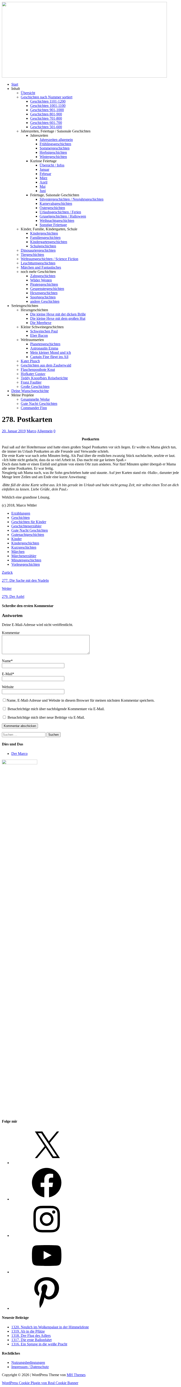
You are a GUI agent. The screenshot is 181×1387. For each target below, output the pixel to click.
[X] (46, 1163)
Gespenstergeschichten (47, 289)
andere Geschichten (44, 301)
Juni (43, 191)
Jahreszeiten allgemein (56, 140)
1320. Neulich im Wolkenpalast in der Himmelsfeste (50, 1327)
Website (8, 687)
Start (14, 84)
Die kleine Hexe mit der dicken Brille (58, 314)
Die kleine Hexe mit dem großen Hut (57, 318)
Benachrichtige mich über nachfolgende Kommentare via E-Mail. (56, 709)
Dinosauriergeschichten (38, 250)
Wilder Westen (41, 280)
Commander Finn (34, 408)
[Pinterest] (46, 1308)
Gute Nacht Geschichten (39, 404)
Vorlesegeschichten (25, 564)
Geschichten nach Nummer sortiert (46, 97)
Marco (31, 431)
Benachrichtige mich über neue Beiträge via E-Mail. (46, 717)
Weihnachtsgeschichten (57, 221)
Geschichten (20, 518)
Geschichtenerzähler (26, 526)
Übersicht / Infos (52, 165)
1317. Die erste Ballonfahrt (31, 1340)
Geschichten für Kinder (28, 522)
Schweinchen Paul (44, 331)
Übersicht (28, 93)
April (43, 182)
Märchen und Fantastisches (41, 267)
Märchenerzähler (23, 556)
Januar (44, 169)
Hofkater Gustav (33, 374)
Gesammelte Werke (35, 399)
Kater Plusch (30, 361)
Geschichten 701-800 (46, 118)
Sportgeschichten (43, 297)
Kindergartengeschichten (48, 242)
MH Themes (76, 1375)
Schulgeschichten (43, 246)
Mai (42, 186)
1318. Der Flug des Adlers (31, 1336)
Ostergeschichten (52, 208)
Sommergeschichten (55, 148)
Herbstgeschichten (53, 152)
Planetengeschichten (45, 344)
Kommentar (11, 633)
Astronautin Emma (44, 348)
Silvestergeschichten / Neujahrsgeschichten (71, 199)
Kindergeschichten (44, 233)
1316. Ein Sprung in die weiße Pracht (39, 1344)
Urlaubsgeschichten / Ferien (60, 212)
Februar (45, 174)
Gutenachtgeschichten (27, 535)
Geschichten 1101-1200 (48, 101)
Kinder (16, 539)
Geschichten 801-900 (46, 114)
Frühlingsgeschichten (55, 144)
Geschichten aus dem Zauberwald (46, 365)
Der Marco (19, 754)
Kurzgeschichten (23, 547)
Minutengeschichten (26, 560)
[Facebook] (46, 1199)
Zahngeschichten (42, 276)
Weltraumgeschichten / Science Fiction (49, 259)
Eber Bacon (39, 335)
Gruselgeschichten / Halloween (63, 216)
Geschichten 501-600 (46, 127)
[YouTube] (46, 1272)
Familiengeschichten (45, 238)
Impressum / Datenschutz (30, 1367)
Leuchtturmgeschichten (38, 263)
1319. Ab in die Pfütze (28, 1331)
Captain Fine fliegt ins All (49, 357)
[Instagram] (46, 1236)
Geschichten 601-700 (46, 123)
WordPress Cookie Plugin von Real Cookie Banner (40, 1383)
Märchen (18, 552)
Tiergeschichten (32, 255)
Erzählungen (20, 513)
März (43, 178)
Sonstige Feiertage (53, 225)
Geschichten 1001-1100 (48, 106)
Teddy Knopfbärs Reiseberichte (44, 378)
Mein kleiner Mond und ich (50, 352)
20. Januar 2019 (14, 431)
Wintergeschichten (53, 157)
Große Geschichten (35, 387)
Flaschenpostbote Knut (38, 370)
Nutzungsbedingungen (28, 1363)
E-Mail (7, 674)
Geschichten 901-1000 (47, 110)
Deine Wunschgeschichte (30, 391)
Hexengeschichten (44, 293)
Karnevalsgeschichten (56, 203)
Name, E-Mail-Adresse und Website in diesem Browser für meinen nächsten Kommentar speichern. (81, 700)
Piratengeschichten (44, 284)
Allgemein (45, 431)
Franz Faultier (31, 382)
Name (6, 661)
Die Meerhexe (40, 323)
